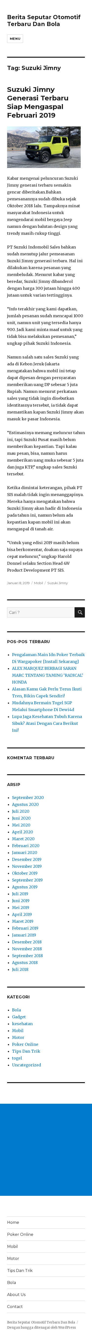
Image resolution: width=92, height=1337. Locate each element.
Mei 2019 (20, 907)
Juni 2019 (20, 900)
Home (13, 1222)
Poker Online (25, 1044)
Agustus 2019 (25, 886)
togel (17, 1058)
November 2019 (27, 866)
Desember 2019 (26, 859)
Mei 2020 (21, 825)
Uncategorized (26, 1064)
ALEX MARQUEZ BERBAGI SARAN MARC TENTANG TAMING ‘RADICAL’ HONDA (47, 675)
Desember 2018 (27, 941)
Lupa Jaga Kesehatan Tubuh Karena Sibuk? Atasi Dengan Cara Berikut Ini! (47, 723)
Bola (16, 1009)
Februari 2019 (25, 928)
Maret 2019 (22, 921)
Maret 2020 (23, 838)
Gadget (19, 1016)
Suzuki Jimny (57, 583)
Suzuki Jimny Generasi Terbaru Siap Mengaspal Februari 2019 (37, 102)
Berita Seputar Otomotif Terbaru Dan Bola (43, 21)
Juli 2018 (20, 969)
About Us (16, 1294)
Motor (18, 1037)
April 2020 (22, 831)
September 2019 (27, 880)
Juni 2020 (21, 818)
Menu (15, 39)
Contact (15, 1306)
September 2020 (28, 797)
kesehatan (22, 1023)
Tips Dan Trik (26, 1051)
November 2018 (27, 948)
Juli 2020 (20, 811)
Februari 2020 (25, 845)
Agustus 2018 (25, 962)
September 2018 (27, 955)
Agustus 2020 (25, 804)
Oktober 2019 (25, 873)
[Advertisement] (46, 1150)
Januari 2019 (24, 935)
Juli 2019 (20, 893)
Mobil (38, 583)
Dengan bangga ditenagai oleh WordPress (41, 1327)
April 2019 (22, 914)
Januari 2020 (24, 852)
